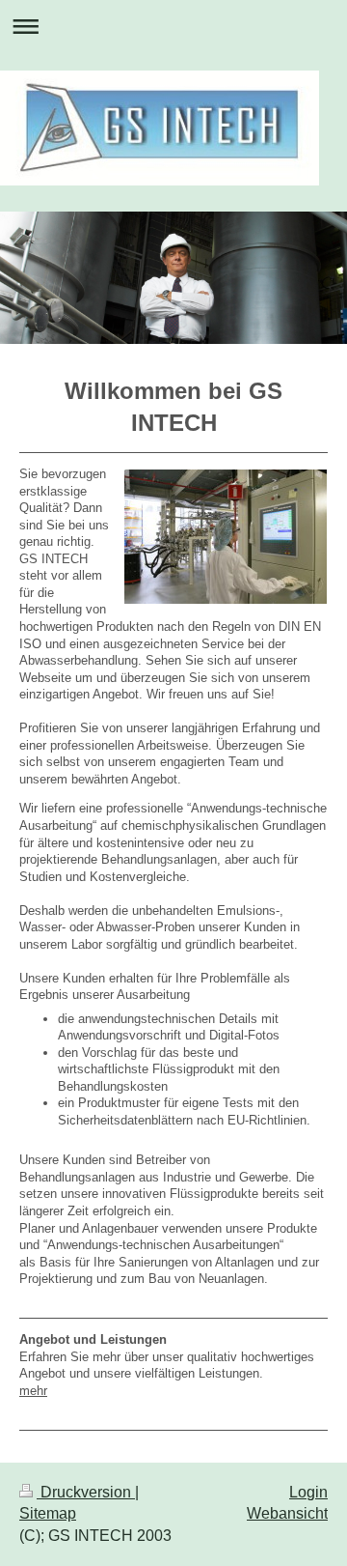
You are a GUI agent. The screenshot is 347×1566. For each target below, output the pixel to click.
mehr (33, 1390)
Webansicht (287, 1513)
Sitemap (47, 1513)
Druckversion (86, 1492)
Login (308, 1492)
